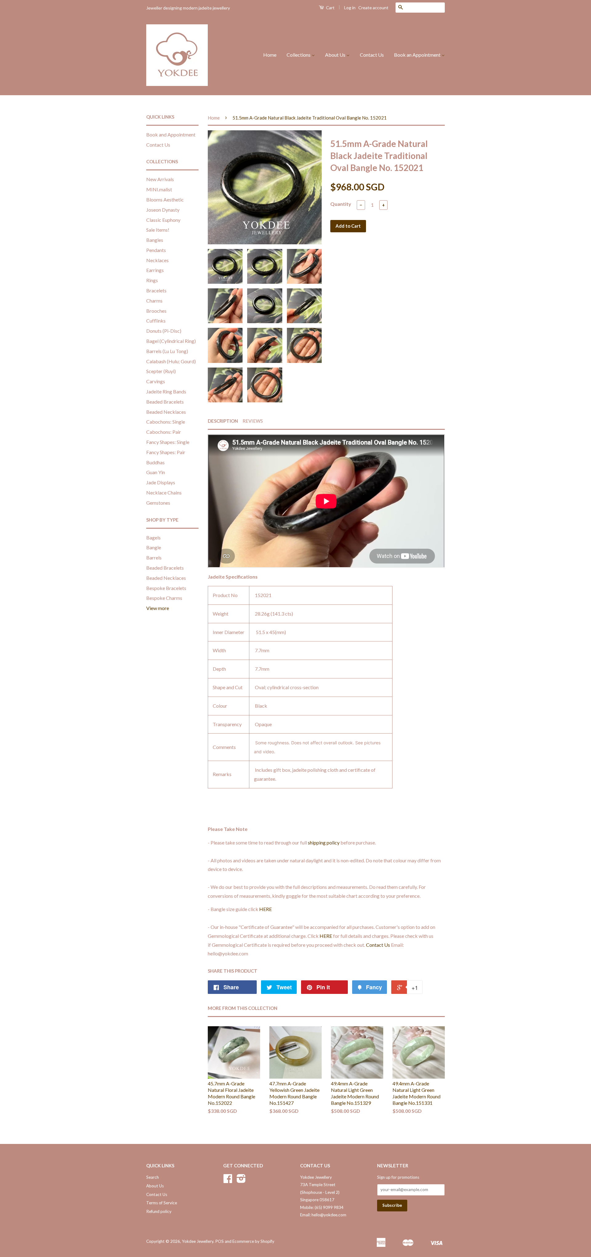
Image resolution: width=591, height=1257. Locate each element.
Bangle (153, 547)
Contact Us (372, 55)
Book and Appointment (170, 134)
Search (152, 1177)
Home (269, 55)
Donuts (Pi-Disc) (163, 331)
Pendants (156, 250)
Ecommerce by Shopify (253, 1241)
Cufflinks (156, 320)
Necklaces (157, 260)
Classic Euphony (163, 220)
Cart (330, 7)
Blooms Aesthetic (165, 199)
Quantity (340, 204)
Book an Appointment (417, 55)
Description (223, 421)
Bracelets (156, 290)
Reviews (253, 421)
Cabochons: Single (165, 422)
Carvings (155, 381)
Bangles (154, 240)
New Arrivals (160, 179)
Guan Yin (155, 472)
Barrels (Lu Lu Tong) (167, 351)
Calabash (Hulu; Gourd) (171, 361)
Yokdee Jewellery (197, 1241)
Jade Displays (160, 482)
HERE (265, 909)
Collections (299, 55)
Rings (152, 280)
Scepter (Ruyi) (161, 371)
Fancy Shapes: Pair (165, 452)
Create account (373, 7)
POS (219, 1241)
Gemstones (158, 503)
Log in (350, 7)
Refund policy (158, 1211)
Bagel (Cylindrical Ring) (171, 341)
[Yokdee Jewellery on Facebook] (227, 1180)
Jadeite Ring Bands (166, 391)
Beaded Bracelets (165, 402)
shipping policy (324, 842)
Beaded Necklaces (166, 412)
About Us (335, 55)
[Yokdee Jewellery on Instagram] (241, 1180)
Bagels (153, 537)
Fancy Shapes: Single (167, 442)
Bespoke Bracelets (166, 588)
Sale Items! (157, 230)
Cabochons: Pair (163, 432)
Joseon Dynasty (162, 210)
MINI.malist (159, 189)
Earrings (155, 270)
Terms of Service (161, 1202)
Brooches (156, 311)
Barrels (154, 557)
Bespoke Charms (164, 598)
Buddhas (155, 462)
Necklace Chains (164, 492)
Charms (154, 300)
